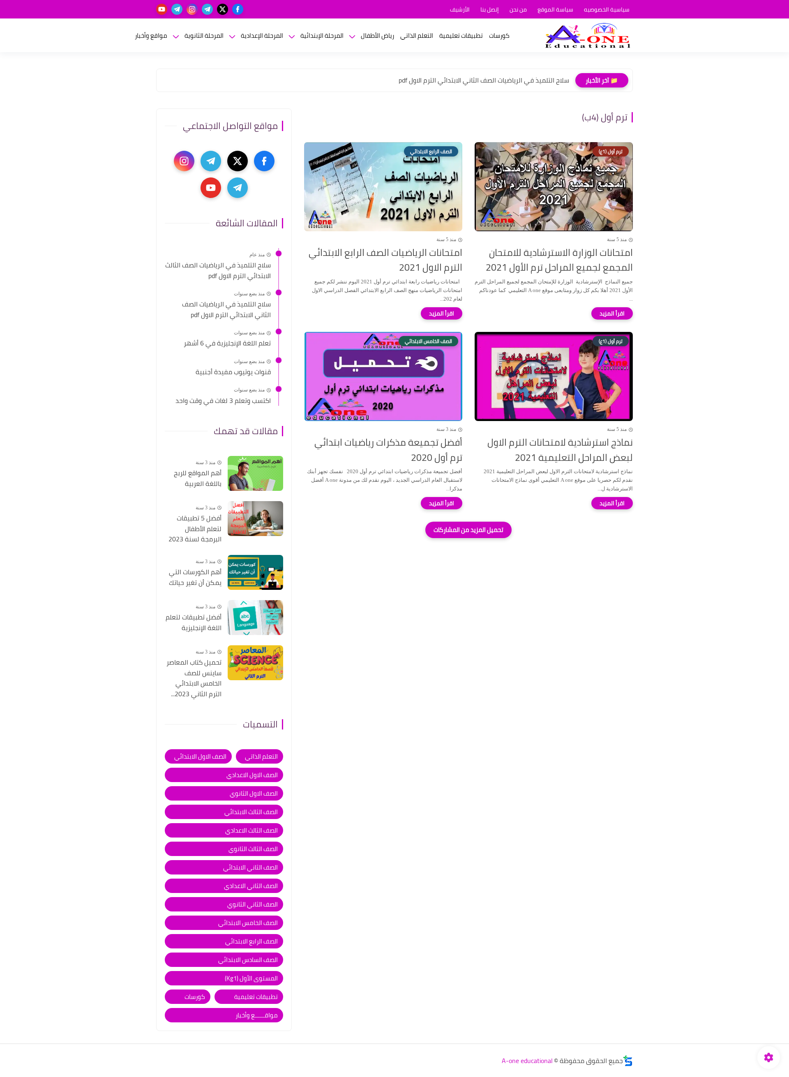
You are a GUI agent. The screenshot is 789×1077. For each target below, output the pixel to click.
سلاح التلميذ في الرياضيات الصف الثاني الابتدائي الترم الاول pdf (484, 80)
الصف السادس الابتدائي (248, 960)
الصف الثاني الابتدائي (250, 867)
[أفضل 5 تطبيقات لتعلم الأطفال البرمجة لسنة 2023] (255, 518)
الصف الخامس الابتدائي (248, 923)
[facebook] (237, 9)
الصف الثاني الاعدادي (251, 886)
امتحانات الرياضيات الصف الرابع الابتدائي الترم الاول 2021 (385, 260)
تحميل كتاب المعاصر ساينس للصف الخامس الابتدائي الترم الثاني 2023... (193, 678)
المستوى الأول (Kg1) (251, 978)
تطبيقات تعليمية (461, 35)
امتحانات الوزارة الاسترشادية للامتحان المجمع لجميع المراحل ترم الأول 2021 (559, 260)
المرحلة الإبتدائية (322, 35)
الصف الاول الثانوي (254, 793)
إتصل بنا (489, 9)
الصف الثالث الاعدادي (251, 830)
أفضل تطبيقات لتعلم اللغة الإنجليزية (193, 622)
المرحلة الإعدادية (262, 35)
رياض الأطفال (377, 35)
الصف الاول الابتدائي (200, 756)
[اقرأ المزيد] (612, 313)
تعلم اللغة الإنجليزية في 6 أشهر (227, 343)
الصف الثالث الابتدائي (251, 812)
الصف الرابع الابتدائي (251, 941)
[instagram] (192, 9)
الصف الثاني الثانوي (252, 904)
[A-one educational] (587, 35)
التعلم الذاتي (416, 35)
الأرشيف (460, 9)
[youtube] (161, 9)
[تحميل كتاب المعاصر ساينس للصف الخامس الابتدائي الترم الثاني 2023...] (255, 662)
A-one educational (527, 1060)
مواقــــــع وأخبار (256, 1015)
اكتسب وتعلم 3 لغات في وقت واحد (223, 401)
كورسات (499, 35)
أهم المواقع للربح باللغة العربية (197, 478)
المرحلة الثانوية (204, 35)
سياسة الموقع (555, 9)
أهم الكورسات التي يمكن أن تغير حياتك (195, 577)
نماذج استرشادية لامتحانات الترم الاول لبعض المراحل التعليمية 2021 (560, 450)
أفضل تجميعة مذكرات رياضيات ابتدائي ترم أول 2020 (388, 450)
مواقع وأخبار (151, 35)
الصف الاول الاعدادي (252, 775)
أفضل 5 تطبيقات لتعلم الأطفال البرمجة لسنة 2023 (194, 529)
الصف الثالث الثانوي (253, 849)
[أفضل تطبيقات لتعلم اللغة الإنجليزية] (255, 617)
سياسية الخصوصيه (607, 9)
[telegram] (207, 9)
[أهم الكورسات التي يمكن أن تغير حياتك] (255, 572)
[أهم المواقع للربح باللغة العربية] (255, 473)
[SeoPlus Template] (628, 1060)
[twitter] (222, 9)
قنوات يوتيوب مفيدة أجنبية (233, 372)
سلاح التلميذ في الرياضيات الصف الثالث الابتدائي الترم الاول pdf (218, 270)
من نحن (518, 9)
